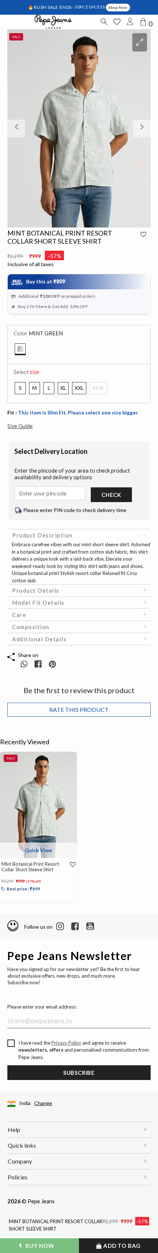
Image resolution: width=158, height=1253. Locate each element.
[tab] (79, 535)
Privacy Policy (66, 1043)
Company (20, 1161)
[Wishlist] (69, 864)
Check (111, 494)
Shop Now (117, 7)
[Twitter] (90, 926)
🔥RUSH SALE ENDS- (51, 7)
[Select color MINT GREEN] (20, 349)
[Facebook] (75, 926)
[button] (18, 128)
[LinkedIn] (60, 926)
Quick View (38, 850)
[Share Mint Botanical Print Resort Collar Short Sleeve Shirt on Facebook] (39, 664)
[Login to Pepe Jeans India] (130, 22)
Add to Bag (121, 1245)
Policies (18, 1176)
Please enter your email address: (42, 1007)
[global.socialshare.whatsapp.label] (24, 664)
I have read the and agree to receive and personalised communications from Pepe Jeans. (83, 1050)
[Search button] (103, 22)
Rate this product (79, 709)
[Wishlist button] (117, 22)
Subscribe (79, 1072)
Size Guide (20, 426)
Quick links (22, 1145)
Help (14, 1129)
